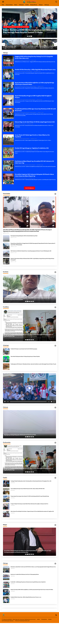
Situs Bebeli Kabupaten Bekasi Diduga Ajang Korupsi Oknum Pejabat (25, 356)
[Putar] (5, 401)
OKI (4, 26)
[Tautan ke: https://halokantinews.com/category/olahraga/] (55, 564)
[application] (29, 388)
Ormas (21, 99)
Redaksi (50, 619)
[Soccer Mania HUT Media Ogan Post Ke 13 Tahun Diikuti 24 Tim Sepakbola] (51, 140)
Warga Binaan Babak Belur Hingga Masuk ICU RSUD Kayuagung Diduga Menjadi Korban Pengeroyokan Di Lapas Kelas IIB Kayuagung (11, 47)
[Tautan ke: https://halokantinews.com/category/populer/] (55, 478)
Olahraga (8, 26)
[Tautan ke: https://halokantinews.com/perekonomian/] (55, 443)
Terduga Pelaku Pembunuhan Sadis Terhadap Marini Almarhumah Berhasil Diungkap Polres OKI (31, 481)
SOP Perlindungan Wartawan (8, 620)
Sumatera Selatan (24, 26)
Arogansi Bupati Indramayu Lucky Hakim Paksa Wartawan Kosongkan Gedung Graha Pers (29, 503)
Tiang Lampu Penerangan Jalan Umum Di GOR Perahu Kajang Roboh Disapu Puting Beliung (30, 496)
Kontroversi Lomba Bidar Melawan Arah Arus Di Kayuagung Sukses (25, 574)
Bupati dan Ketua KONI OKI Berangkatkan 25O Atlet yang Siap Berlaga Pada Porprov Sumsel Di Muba (29, 31)
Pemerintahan (13, 26)
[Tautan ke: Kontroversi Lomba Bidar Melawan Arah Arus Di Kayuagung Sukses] (6, 576)
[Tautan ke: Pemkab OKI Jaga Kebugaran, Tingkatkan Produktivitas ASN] (8, 152)
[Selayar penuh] (54, 401)
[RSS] (56, 615)
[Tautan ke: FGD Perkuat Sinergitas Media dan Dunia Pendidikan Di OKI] (29, 325)
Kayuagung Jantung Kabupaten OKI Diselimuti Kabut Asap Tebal (24, 235)
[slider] (28, 401)
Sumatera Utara (27, 60)
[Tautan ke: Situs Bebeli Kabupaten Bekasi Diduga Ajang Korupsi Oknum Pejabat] (6, 359)
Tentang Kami (44, 619)
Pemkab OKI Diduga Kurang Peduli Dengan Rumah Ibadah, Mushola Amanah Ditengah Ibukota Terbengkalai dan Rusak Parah (27, 551)
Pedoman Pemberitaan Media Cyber (22, 620)
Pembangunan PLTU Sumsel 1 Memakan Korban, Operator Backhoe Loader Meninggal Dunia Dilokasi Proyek (33, 364)
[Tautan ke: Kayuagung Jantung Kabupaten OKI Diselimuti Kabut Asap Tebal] (6, 238)
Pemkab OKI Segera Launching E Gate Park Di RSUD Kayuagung (24, 348)
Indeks (38, 619)
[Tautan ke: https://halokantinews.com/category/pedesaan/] (55, 408)
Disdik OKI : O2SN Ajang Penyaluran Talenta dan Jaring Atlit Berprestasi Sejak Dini (28, 582)
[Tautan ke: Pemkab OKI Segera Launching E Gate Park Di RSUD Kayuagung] (6, 351)
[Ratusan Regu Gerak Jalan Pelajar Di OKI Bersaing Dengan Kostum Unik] (20, 126)
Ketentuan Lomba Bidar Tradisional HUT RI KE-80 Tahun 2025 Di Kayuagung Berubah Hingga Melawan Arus (33, 566)
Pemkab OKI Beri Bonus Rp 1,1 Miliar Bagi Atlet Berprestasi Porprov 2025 (35, 69)
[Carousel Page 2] (29, 36)
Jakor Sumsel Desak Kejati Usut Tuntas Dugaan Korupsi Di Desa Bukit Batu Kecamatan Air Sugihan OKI (32, 511)
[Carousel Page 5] (33, 301)
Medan (18, 60)
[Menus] (3, 2)
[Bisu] (51, 401)
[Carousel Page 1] (27, 36)
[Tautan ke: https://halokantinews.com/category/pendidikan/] (55, 307)
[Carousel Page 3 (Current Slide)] (31, 36)
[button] (29, 388)
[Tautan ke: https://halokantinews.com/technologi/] (55, 346)
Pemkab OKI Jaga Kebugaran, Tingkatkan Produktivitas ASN (32, 148)
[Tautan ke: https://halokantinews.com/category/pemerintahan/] (55, 194)
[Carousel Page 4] (31, 301)
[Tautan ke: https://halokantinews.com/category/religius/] (55, 525)
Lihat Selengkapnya (29, 188)
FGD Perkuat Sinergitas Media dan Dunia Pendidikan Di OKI (19, 336)
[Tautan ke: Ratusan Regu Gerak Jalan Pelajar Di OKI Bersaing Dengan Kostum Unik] (8, 126)
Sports (21, 138)
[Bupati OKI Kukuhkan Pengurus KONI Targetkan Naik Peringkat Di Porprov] (20, 102)
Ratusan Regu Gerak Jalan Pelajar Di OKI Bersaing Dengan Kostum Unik (35, 122)
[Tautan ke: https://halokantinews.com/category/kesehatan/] (55, 272)
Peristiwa (18, 26)
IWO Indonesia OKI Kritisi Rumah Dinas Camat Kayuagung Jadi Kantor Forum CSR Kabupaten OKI (29, 47)
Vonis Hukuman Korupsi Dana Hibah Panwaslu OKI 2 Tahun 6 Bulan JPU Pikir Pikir (28, 488)
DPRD (16, 60)
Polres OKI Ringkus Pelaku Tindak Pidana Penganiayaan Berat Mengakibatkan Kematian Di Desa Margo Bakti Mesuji (28, 434)
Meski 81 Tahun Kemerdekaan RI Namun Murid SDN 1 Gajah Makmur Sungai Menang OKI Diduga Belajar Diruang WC (48, 47)
